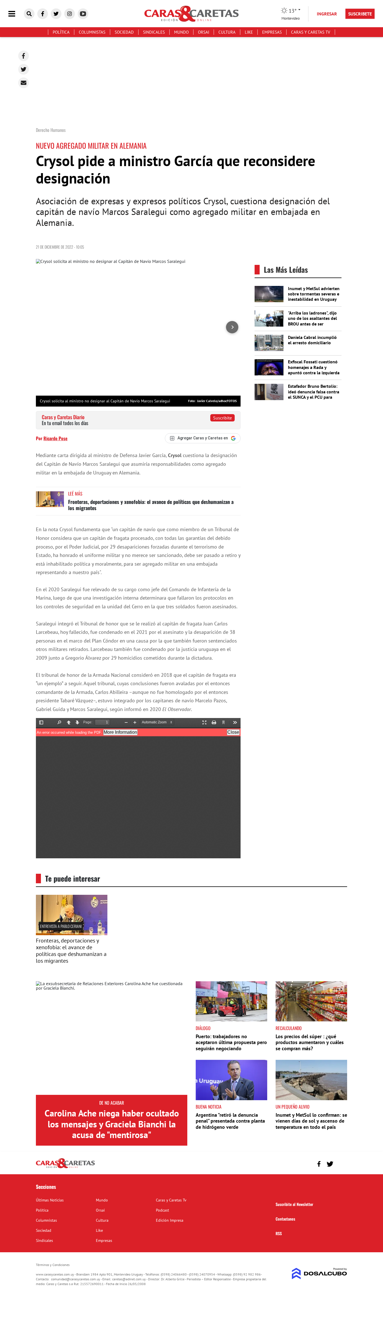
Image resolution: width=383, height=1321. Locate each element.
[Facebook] (23, 56)
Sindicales (154, 32)
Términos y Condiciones (53, 1265)
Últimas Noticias (50, 1200)
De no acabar (111, 1102)
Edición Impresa (169, 1220)
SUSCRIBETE (360, 14)
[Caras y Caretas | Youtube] (83, 13)
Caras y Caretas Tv (310, 32)
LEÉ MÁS (75, 493)
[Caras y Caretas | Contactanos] (340, 1163)
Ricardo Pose (55, 438)
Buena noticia (209, 1106)
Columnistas (92, 32)
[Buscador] (29, 13)
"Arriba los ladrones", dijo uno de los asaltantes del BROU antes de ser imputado (312, 321)
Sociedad (124, 32)
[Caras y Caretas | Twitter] (56, 13)
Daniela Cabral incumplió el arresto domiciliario (312, 339)
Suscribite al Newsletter (294, 1204)
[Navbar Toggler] (16, 14)
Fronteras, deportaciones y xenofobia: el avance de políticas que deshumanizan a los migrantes (151, 505)
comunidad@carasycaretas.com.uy (75, 1279)
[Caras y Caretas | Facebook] (42, 13)
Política (61, 32)
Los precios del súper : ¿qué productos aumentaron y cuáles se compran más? (310, 1042)
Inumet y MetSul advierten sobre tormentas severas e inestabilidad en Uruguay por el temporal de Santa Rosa (314, 299)
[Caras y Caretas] (65, 1168)
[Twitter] (23, 69)
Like (249, 32)
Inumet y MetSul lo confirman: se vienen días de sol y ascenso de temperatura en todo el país (311, 1121)
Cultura (227, 32)
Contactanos (285, 1219)
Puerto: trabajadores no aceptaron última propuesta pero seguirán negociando (231, 1042)
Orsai (203, 32)
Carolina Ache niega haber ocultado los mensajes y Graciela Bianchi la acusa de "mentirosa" (112, 1124)
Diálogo (203, 1028)
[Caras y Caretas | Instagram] (69, 13)
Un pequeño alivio (293, 1106)
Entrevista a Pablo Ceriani (61, 926)
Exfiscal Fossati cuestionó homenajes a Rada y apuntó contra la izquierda (314, 367)
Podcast (162, 1210)
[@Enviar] (23, 82)
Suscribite (222, 418)
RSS (279, 1233)
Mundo (181, 32)
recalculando (289, 1028)
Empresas (272, 32)
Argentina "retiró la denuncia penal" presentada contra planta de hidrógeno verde (230, 1121)
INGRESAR (327, 14)
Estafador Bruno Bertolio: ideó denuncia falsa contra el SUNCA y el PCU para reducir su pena (313, 394)
